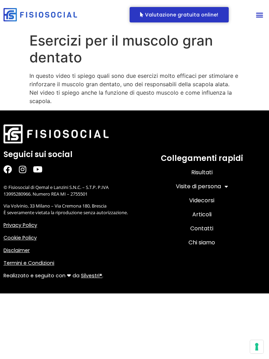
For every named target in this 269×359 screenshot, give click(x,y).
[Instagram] (26, 169)
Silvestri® (91, 275)
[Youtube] (41, 169)
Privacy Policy (20, 225)
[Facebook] (11, 169)
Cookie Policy (20, 237)
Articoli (202, 214)
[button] (259, 15)
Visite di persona (198, 186)
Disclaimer (17, 250)
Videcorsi (201, 200)
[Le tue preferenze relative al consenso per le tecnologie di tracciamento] (256, 346)
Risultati (202, 172)
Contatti (201, 228)
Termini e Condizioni (29, 262)
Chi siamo (201, 242)
